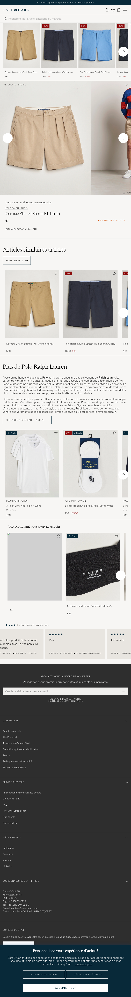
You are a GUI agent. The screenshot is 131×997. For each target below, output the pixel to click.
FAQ (5, 804)
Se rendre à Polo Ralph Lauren (25, 420)
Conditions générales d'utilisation (21, 749)
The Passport (10, 737)
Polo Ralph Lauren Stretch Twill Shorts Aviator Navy (57, 72)
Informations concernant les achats (22, 792)
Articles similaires (34, 249)
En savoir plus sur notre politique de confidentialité (65, 700)
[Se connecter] (107, 10)
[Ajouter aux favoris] (55, 274)
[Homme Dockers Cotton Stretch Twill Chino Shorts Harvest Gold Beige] (21, 45)
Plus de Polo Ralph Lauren (35, 366)
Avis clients (9, 816)
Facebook (8, 854)
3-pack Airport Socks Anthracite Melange (89, 606)
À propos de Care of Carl (16, 743)
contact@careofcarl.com (24, 908)
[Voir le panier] (118, 9)
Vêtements (10, 85)
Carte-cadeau (10, 823)
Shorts (22, 85)
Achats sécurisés (12, 731)
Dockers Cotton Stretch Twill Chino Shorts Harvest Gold (21, 72)
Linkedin (7, 866)
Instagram (8, 848)
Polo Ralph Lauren (16, 208)
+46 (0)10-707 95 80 (18, 904)
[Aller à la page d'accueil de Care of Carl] (16, 10)
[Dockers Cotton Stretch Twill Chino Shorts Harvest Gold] (32, 340)
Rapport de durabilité (14, 767)
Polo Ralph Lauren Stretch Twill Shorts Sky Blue (95, 72)
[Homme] (35, 567)
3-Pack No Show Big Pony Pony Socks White (89, 505)
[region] (65, 644)
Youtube (7, 860)
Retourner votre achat (14, 810)
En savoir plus (83, 964)
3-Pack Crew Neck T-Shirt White (23, 505)
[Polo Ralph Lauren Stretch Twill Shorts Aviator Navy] (90, 340)
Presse (6, 755)
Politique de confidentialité (17, 761)
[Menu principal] (124, 10)
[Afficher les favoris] (113, 10)
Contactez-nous (11, 798)
